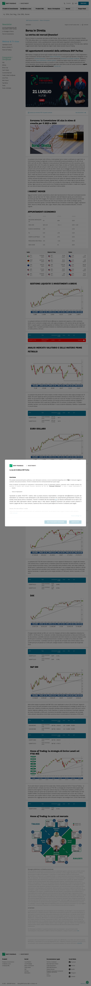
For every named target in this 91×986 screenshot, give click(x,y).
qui (56, 499)
